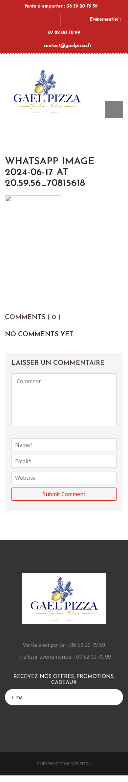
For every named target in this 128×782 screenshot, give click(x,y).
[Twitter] (18, 19)
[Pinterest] (44, 19)
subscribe (114, 691)
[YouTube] (35, 19)
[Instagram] (53, 19)
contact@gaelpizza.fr (68, 45)
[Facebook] (27, 19)
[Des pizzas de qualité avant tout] (47, 89)
